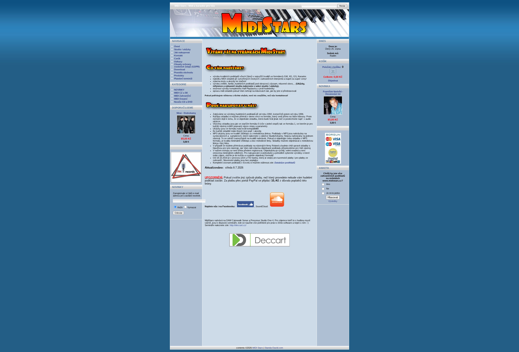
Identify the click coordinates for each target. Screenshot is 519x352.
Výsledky (332, 201)
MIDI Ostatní (180, 99)
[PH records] (186, 182)
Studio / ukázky (182, 49)
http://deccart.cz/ (238, 225)
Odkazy (178, 61)
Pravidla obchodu (183, 72)
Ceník (177, 58)
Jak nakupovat (182, 52)
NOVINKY (179, 90)
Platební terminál (183, 78)
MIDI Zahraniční (182, 96)
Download (179, 69)
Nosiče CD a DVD (183, 102)
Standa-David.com (274, 348)
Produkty (179, 75)
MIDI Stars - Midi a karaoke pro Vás (195, 5)
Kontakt (178, 55)
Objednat (333, 80)
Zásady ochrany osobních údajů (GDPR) (187, 65)
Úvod (177, 46)
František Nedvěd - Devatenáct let (333, 92)
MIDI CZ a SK (181, 93)
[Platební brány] (333, 163)
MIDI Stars (257, 348)
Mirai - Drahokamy (186, 113)
